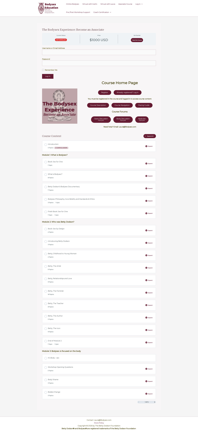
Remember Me (50, 70)
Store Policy (99, 423)
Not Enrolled (61, 40)
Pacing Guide (143, 105)
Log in (138, 4)
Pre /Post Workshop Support (78, 12)
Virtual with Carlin (89, 4)
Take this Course (137, 40)
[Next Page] (154, 402)
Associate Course (125, 4)
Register (104, 92)
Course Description (98, 105)
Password (46, 59)
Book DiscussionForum (123, 119)
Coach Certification (101, 12)
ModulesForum (142, 119)
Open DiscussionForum (101, 119)
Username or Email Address (53, 48)
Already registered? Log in (127, 92)
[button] (141, 4)
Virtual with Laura (107, 4)
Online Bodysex (72, 4)
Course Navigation (122, 105)
